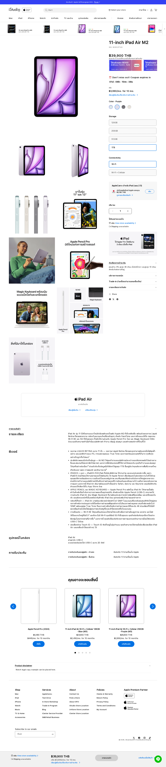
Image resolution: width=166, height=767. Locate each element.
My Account (102, 710)
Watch (17, 706)
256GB (114, 131)
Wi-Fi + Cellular (118, 172)
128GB (114, 122)
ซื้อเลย (96, 2)
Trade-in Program (49, 706)
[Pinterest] (117, 299)
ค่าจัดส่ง (118, 58)
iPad (17, 698)
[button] (83, 665)
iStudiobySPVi (130, 740)
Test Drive (46, 698)
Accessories (20, 717)
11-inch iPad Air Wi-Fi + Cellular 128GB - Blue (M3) (82, 630)
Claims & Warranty (105, 694)
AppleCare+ (47, 694)
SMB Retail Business (50, 717)
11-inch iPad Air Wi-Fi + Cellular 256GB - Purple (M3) (126, 630)
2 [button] (79, 653)
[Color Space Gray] (123, 107)
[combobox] (70, 10)
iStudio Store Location (79, 706)
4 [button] (86, 653)
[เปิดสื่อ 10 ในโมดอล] (32, 360)
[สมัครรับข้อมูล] (52, 734)
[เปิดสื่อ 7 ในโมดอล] (80, 260)
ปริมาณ (112, 205)
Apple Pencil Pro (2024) (39, 629)
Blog (44, 710)
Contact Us (74, 694)
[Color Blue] (111, 107)
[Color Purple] (117, 107)
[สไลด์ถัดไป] (164, 29)
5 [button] (90, 653)
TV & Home (19, 713)
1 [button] (75, 653)
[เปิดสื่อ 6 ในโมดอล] (32, 260)
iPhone (18, 702)
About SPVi (74, 702)
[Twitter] (113, 299)
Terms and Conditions (106, 706)
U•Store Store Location (79, 710)
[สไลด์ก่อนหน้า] (13, 606)
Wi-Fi (114, 164)
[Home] (14, 10)
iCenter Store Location (79, 713)
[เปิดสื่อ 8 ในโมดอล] (32, 310)
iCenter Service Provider (52, 713)
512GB (114, 139)
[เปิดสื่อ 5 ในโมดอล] (80, 211)
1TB (113, 147)
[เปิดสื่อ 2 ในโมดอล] (32, 160)
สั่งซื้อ (39, 644)
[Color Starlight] (129, 107)
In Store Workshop (50, 702)
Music (17, 710)
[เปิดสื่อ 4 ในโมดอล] (32, 211)
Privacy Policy (103, 702)
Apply (136, 65)
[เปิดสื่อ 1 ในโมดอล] (56, 87)
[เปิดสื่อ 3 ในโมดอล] (80, 160)
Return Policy (102, 698)
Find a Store (74, 698)
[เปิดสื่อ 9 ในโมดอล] (80, 310)
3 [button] (83, 653)
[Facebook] (110, 299)
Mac (16, 694)
